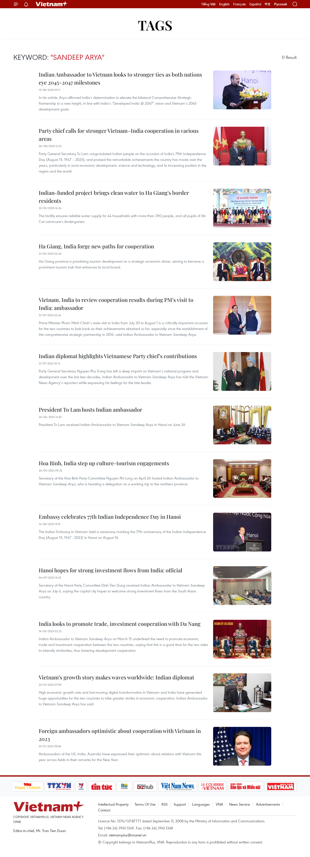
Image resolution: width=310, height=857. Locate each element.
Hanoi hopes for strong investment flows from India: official (110, 570)
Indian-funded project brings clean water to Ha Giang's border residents (114, 196)
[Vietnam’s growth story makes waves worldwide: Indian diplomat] (242, 692)
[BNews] (124, 786)
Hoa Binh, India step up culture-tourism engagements (104, 463)
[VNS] (177, 786)
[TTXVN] (59, 786)
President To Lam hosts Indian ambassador (90, 409)
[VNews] (80, 786)
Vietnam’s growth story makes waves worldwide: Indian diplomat (116, 677)
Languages (201, 804)
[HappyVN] (27, 786)
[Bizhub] (145, 786)
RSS (165, 804)
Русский (280, 4)
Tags (155, 25)
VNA (219, 804)
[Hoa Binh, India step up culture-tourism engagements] (242, 478)
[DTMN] (245, 786)
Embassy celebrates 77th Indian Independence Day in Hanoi (110, 516)
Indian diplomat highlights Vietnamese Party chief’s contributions (118, 356)
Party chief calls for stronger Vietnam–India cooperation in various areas (119, 134)
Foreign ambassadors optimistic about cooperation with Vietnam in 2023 (120, 734)
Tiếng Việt (208, 4)
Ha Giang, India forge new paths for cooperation (96, 246)
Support (180, 804)
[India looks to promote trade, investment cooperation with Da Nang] (242, 639)
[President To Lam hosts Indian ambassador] (242, 425)
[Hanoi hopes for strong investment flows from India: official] (242, 585)
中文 (268, 4)
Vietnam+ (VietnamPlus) (52, 4)
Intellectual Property (113, 804)
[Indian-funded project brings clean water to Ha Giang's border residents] (242, 208)
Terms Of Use (145, 804)
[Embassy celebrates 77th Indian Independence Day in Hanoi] (242, 532)
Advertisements (268, 804)
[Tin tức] (101, 786)
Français (239, 4)
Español (255, 4)
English (224, 4)
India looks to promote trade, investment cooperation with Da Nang (120, 623)
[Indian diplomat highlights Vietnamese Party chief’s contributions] (242, 371)
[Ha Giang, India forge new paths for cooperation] (242, 261)
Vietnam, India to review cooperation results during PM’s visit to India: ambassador (116, 303)
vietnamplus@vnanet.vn (127, 835)
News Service (239, 804)
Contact (104, 810)
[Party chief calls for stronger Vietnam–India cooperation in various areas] (242, 146)
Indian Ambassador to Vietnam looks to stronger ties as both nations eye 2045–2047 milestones (120, 78)
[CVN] (212, 786)
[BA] (281, 786)
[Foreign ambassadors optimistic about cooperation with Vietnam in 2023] (242, 746)
